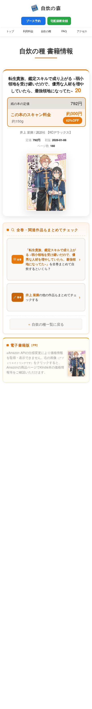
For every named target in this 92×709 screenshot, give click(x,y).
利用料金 (28, 31)
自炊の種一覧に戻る (46, 324)
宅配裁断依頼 (59, 21)
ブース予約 (33, 21)
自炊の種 (46, 31)
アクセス (82, 31)
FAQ (64, 31)
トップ (10, 31)
